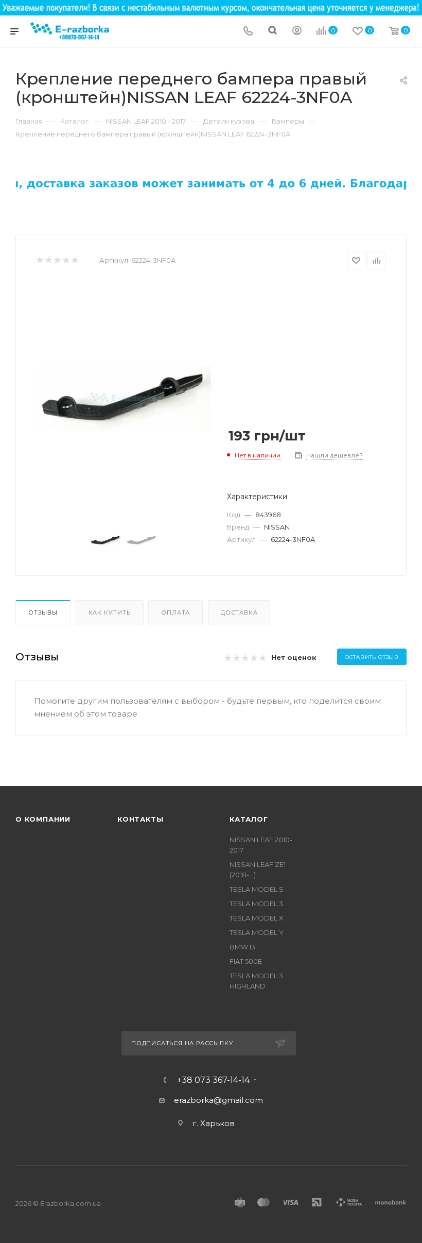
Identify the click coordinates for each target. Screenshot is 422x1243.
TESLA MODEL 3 (256, 903)
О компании (43, 819)
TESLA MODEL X (257, 918)
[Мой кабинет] (297, 32)
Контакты (140, 819)
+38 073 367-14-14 (213, 1080)
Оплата (175, 612)
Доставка (239, 612)
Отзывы (43, 612)
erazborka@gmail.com (218, 1100)
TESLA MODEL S (257, 889)
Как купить (110, 612)
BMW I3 (242, 947)
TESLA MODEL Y (257, 932)
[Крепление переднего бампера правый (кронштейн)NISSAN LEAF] (123, 398)
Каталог (249, 819)
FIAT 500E (246, 961)
